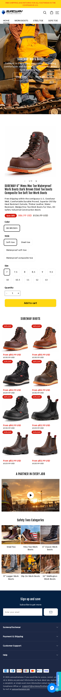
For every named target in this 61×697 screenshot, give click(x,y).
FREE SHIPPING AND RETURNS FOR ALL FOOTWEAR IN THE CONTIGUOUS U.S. (30, 4)
